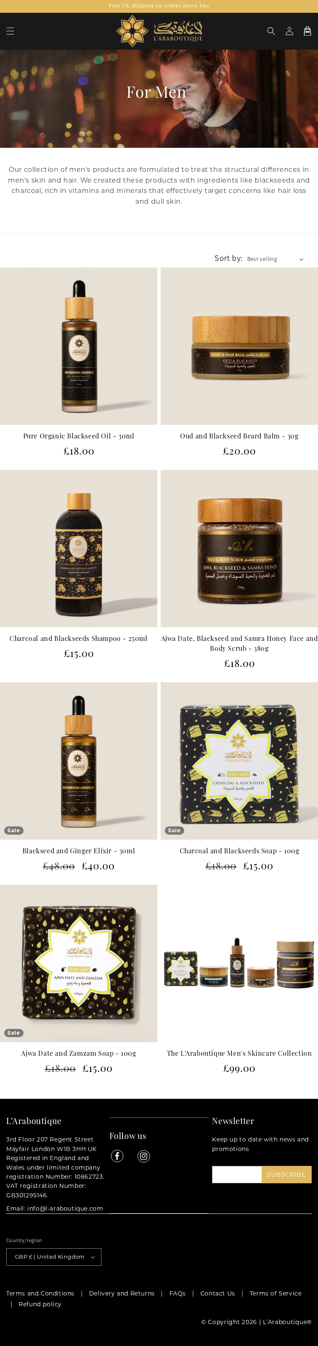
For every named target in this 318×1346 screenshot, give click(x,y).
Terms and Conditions (40, 1293)
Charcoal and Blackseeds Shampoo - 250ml (78, 639)
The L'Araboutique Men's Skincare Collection (239, 1054)
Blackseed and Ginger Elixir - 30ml (78, 851)
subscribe (286, 1174)
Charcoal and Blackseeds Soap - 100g (239, 851)
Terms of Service (276, 1293)
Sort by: (228, 258)
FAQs (177, 1293)
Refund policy (40, 1304)
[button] (10, 31)
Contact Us (217, 1293)
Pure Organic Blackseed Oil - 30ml (79, 436)
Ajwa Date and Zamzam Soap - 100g (78, 1054)
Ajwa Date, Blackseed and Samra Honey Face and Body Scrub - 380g (239, 644)
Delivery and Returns (122, 1293)
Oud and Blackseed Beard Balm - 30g (239, 436)
